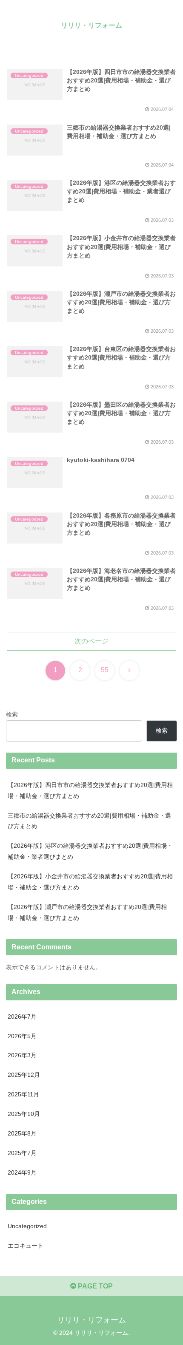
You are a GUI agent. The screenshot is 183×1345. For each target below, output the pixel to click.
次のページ (91, 641)
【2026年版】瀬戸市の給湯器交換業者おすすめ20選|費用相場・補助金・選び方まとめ (87, 912)
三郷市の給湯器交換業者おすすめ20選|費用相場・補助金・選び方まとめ (89, 821)
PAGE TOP (94, 1286)
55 (105, 670)
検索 (12, 714)
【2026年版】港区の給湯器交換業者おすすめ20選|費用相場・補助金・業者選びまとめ (90, 851)
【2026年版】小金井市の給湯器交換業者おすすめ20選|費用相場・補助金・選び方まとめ (90, 882)
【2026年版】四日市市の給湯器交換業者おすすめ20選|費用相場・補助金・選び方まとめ (90, 790)
